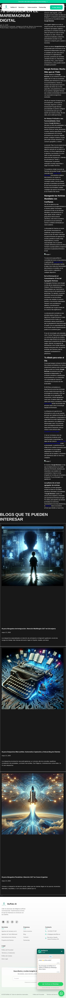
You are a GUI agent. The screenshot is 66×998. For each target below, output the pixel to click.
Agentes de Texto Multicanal (9, 934)
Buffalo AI (14, 7)
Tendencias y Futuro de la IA (27, 27)
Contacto (25, 937)
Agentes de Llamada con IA (9, 931)
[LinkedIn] (3, 922)
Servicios (21, 7)
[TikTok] (16, 922)
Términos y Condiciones (8, 953)
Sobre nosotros (32, 7)
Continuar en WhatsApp (52, 984)
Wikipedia (48, 506)
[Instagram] (12, 922)
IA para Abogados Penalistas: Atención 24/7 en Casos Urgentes (25, 877)
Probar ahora (56, 7)
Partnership (42, 7)
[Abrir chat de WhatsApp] (61, 993)
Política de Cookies (7, 956)
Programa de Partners (8, 940)
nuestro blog (47, 403)
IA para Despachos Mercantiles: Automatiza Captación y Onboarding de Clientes (31, 752)
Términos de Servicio (52, 994)
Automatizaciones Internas (9, 937)
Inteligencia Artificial (22, 26)
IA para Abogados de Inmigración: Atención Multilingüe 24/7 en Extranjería (29, 629)
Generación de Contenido (7, 26)
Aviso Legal (5, 959)
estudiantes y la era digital (51, 431)
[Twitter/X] (7, 922)
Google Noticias (58, 262)
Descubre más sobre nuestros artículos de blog (32, 1)
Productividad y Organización (9, 27)
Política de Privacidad (7, 950)
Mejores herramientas (35, 26)
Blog (24, 934)
